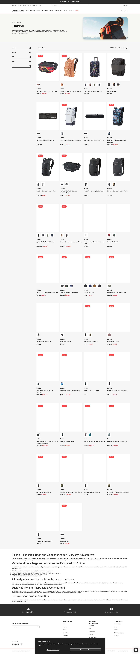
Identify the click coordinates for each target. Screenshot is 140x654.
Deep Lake (38, 384)
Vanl (114, 235)
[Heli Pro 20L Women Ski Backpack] (71, 116)
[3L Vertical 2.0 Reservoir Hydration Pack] (95, 218)
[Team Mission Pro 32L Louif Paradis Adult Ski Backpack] (48, 417)
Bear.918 (38, 485)
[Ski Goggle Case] (95, 268)
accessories (40, 30)
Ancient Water (62, 133)
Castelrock (43, 184)
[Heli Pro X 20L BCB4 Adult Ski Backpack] (118, 116)
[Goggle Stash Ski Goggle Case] (118, 268)
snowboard (25, 30)
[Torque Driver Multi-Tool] (48, 317)
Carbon (43, 235)
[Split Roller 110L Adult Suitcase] (48, 218)
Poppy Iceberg (109, 435)
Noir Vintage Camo (67, 286)
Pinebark (62, 235)
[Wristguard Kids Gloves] (71, 417)
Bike (27, 10)
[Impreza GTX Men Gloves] (48, 517)
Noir (109, 84)
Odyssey (52, 235)
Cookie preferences (123, 651)
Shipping (65, 627)
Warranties (65, 632)
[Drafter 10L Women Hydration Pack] (95, 417)
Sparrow (86, 435)
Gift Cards (116, 629)
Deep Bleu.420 (62, 384)
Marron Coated (90, 84)
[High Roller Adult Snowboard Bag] (95, 116)
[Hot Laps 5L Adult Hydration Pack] (48, 67)
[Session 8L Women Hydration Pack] (71, 67)
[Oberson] (18, 11)
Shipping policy (110, 651)
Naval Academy (71, 286)
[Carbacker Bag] (71, 517)
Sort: (118, 48)
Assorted (86, 235)
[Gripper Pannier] (118, 67)
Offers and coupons (119, 632)
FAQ (64, 624)
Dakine (19, 22)
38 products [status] (41, 48)
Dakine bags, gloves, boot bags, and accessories (44, 599)
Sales (77, 10)
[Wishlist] (124, 10)
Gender (14, 48)
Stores (14, 5)
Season (14, 52)
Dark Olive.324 (90, 335)
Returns (65, 629)
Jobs (90, 628)
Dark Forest (38, 435)
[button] (136, 650)
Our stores (91, 625)
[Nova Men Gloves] (71, 317)
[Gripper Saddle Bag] (118, 218)
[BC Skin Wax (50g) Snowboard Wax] (48, 268)
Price (13, 61)
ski (21, 30)
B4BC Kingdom (109, 133)
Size (13, 57)
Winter (66, 10)
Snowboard (58, 10)
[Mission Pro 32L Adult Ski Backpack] (118, 468)
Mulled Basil (95, 84)
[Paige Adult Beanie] (118, 317)
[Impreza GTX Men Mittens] (95, 468)
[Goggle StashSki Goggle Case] (71, 268)
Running (32, 10)
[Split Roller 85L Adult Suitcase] (95, 67)
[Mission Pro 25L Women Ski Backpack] (48, 366)
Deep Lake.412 (90, 435)
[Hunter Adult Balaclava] (95, 317)
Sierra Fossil (62, 84)
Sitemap (116, 635)
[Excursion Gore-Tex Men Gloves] (118, 366)
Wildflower (99, 286)
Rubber (95, 286)
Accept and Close (85, 650)
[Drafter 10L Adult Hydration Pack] (118, 167)
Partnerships (92, 631)
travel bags (31, 30)
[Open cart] (127, 10)
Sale (13, 66)
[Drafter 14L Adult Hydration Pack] (95, 167)
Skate (38, 10)
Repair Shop (117, 624)
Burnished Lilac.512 (109, 335)
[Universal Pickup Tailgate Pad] (48, 116)
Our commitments (93, 637)
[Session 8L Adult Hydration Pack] (48, 167)
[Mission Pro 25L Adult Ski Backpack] (71, 468)
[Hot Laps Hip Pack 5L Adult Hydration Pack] (71, 167)
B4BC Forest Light (109, 286)
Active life (45, 10)
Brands (71, 10)
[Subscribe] (38, 627)
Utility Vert (62, 485)
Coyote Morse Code (114, 84)
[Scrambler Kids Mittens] (48, 468)
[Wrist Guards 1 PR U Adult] (95, 366)
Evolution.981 (38, 84)
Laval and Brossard (79, 599)
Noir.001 (62, 335)
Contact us (65, 635)
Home (14, 22)
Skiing (51, 10)
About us (91, 634)
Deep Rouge (109, 235)
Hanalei (86, 84)
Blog (40, 5)
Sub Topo (99, 84)
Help (21, 5)
